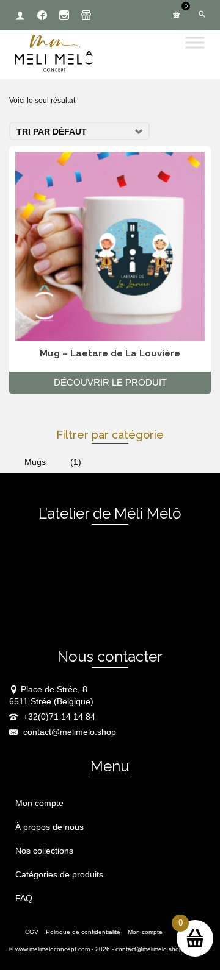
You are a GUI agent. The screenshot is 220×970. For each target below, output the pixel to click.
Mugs (35, 462)
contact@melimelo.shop (68, 732)
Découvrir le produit (110, 382)
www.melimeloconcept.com (52, 949)
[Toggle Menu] (195, 42)
